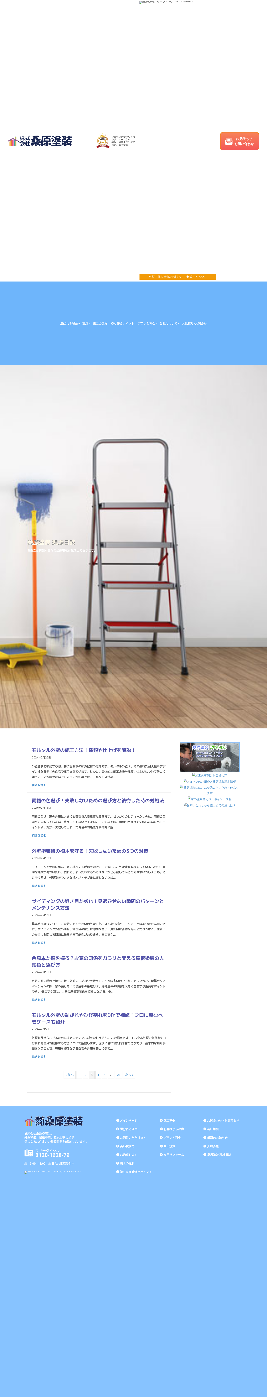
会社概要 (213, 1129)
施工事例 (169, 1120)
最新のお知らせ (217, 1138)
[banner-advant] (210, 790)
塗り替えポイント (122, 323)
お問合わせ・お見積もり (223, 1120)
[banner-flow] (210, 805)
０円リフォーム (174, 1155)
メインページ (128, 1120)
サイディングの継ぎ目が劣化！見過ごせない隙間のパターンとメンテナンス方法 (98, 904)
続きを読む (39, 784)
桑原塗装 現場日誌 (219, 1155)
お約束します (128, 1155)
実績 (85, 323)
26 (118, 1075)
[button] (239, 141)
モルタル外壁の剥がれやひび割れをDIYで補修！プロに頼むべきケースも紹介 (97, 1018)
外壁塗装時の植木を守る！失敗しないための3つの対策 (90, 850)
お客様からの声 (174, 1129)
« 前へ (70, 1075)
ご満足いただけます (133, 1138)
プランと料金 (146, 323)
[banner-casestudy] (210, 775)
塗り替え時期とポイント (136, 1172)
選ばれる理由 (69, 323)
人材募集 (213, 1146)
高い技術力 (127, 1146)
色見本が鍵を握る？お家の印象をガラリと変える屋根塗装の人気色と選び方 (98, 961)
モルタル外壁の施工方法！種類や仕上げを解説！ (84, 749)
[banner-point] (210, 799)
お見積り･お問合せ (194, 323)
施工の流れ (100, 323)
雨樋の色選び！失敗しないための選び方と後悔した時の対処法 (98, 800)
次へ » (129, 1075)
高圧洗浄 (169, 1146)
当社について (168, 323)
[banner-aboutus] (210, 781)
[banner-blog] (210, 757)
